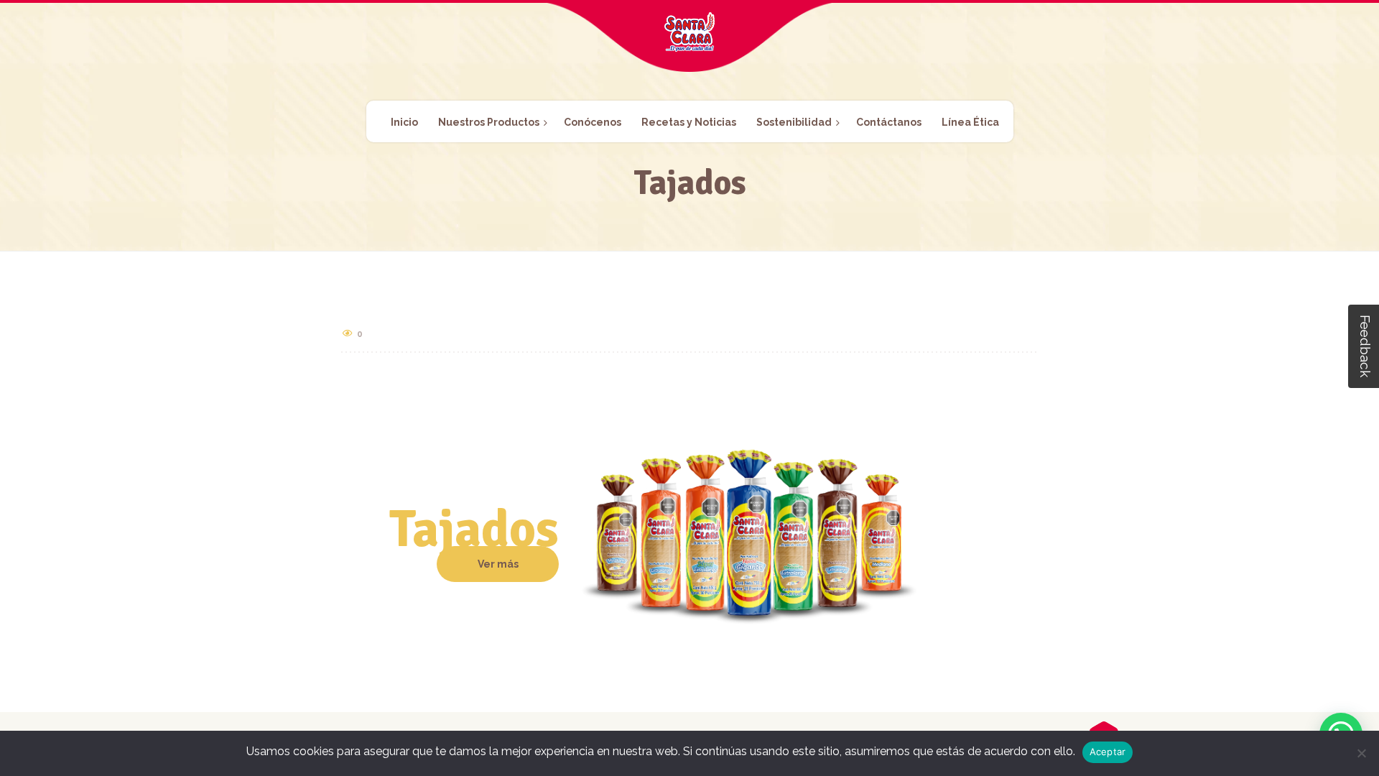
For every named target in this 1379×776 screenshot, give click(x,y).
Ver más (498, 564)
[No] (1361, 753)
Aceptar (1108, 751)
